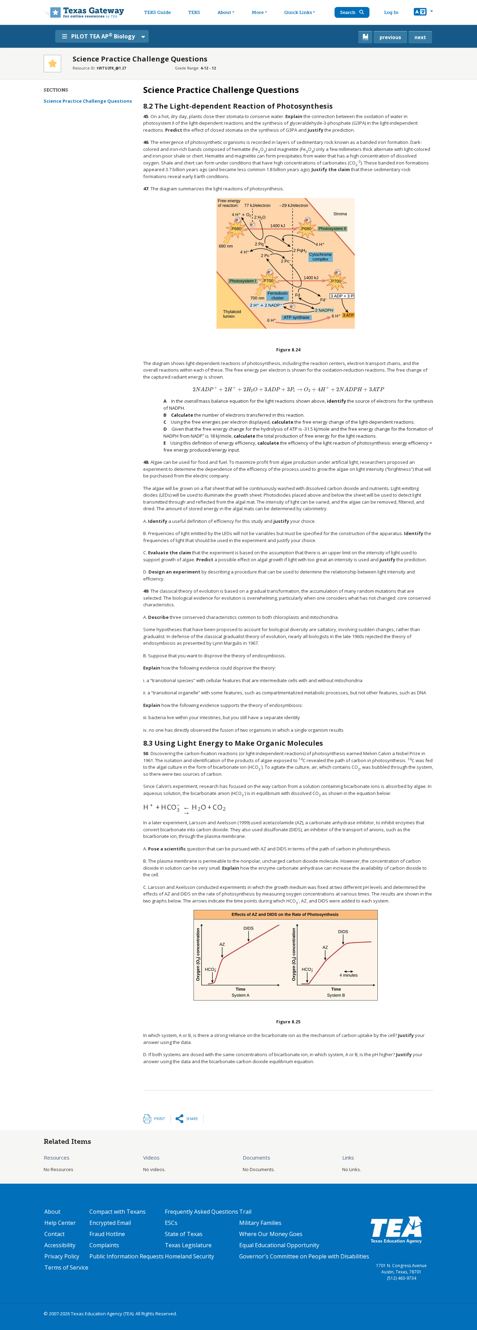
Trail (245, 1211)
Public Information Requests (126, 1256)
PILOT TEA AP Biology (103, 36)
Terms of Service (66, 1267)
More (258, 12)
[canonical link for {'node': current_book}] (365, 37)
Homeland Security (189, 1256)
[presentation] (288, 389)
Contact (54, 1234)
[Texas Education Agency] (396, 1229)
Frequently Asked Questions (201, 1211)
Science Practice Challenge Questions (88, 101)
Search (348, 12)
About (224, 12)
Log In (391, 12)
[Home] (84, 12)
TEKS (194, 12)
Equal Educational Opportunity (279, 1245)
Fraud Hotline (107, 1234)
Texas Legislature (188, 1245)
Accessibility (59, 1245)
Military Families (260, 1223)
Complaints (104, 1245)
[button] (423, 13)
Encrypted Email (110, 1223)
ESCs (171, 1223)
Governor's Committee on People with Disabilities (304, 1256)
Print (159, 1118)
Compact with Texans (117, 1211)
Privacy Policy (61, 1256)
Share (192, 1118)
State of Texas (184, 1234)
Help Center (60, 1223)
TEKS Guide (157, 12)
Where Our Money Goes (270, 1234)
